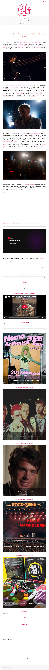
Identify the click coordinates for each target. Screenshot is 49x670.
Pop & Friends (5, 323)
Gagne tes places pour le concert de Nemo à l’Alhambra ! (24, 380)
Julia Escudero (25, 38)
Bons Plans (24, 377)
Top (45, 667)
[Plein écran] (44, 317)
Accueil (21, 23)
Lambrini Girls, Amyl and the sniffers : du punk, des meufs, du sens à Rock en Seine (24, 547)
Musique (21, 31)
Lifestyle (24, 601)
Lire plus (24, 267)
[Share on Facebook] (37, 267)
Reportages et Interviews (24, 543)
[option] (24, 358)
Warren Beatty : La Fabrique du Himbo (24, 492)
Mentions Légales (6, 643)
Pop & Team (5, 326)
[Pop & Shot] (24, 9)
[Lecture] (4, 317)
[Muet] (42, 317)
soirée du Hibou (37, 133)
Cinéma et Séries (24, 489)
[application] (24, 307)
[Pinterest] (40, 267)
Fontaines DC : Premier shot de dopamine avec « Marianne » (24, 436)
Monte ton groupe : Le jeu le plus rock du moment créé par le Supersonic (24, 603)
